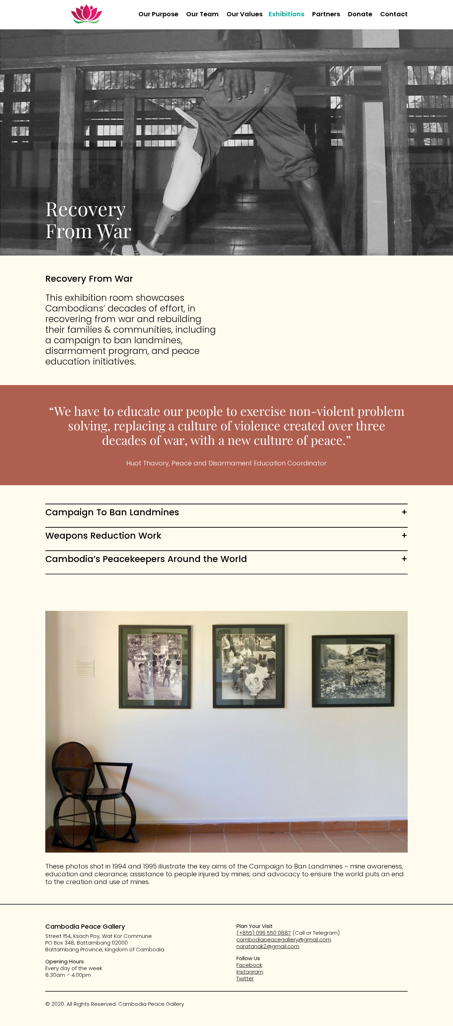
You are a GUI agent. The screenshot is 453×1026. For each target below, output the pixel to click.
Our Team (202, 15)
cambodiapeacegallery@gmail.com (283, 939)
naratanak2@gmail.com (267, 946)
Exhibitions (286, 15)
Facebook (249, 965)
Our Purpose (158, 15)
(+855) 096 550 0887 (263, 932)
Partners (326, 15)
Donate (360, 15)
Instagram (249, 971)
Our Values (244, 15)
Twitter (245, 978)
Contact (394, 15)
